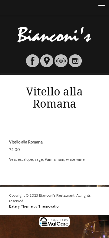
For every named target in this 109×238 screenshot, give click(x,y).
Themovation (49, 206)
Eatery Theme (21, 206)
